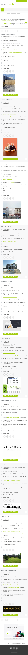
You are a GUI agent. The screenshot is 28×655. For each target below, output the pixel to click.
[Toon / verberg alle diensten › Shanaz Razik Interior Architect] (15, 594)
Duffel (10, 40)
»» (16, 30)
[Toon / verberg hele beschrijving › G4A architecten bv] (15, 359)
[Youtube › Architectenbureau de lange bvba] (13, 436)
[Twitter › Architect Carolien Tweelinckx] (4, 71)
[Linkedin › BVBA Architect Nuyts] (10, 257)
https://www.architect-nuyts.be (13, 243)
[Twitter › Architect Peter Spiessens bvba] (4, 550)
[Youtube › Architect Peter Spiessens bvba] (13, 550)
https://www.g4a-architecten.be (13, 355)
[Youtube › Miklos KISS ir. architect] (13, 317)
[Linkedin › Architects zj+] (10, 198)
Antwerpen (5, 40)
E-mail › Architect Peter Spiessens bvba (11, 531)
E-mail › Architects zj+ (7, 179)
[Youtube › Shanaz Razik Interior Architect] (13, 604)
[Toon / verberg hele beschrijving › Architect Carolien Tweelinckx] (15, 56)
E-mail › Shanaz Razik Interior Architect (11, 584)
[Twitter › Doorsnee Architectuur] (4, 135)
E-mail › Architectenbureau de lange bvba (11, 415)
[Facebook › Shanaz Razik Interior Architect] (7, 604)
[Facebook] (14, 648)
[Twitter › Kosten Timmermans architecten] (4, 500)
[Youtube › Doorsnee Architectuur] (13, 135)
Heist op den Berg (12, 523)
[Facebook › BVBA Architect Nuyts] (7, 257)
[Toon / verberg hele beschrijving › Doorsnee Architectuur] (15, 120)
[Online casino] (14, 625)
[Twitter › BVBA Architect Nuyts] (4, 257)
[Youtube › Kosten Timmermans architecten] (13, 500)
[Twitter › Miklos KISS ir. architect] (4, 317)
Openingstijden (7, 192)
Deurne (10, 106)
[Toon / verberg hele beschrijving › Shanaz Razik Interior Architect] (15, 591)
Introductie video (19, 311)
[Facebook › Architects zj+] (7, 198)
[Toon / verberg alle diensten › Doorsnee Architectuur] (15, 124)
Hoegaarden (13, 233)
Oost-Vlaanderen (6, 344)
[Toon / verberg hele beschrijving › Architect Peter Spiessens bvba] (15, 538)
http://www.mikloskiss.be (12, 299)
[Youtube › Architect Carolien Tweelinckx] (13, 71)
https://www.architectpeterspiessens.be (15, 533)
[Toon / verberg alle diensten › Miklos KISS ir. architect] (15, 305)
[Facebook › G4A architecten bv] (7, 374)
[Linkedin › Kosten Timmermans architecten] (10, 500)
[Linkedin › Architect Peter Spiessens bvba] (10, 550)
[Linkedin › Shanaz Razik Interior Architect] (10, 604)
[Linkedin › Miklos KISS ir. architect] (10, 317)
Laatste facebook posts (8, 65)
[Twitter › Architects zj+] (4, 198)
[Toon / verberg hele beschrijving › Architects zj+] (15, 185)
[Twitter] (11, 648)
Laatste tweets (7, 368)
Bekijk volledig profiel (10, 94)
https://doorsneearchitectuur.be (13, 116)
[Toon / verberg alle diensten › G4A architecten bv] (15, 363)
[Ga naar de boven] (26, 95)
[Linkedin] (17, 648)
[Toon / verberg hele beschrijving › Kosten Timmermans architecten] (15, 487)
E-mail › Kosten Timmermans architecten (11, 480)
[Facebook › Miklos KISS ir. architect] (7, 317)
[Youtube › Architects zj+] (13, 198)
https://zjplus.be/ (10, 182)
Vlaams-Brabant (6, 233)
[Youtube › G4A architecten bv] (13, 374)
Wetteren (13, 576)
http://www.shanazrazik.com (13, 587)
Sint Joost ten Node (15, 170)
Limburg (5, 287)
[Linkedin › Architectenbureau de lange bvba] (10, 436)
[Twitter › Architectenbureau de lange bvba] (4, 436)
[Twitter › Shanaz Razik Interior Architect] (4, 604)
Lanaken (9, 287)
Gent (12, 344)
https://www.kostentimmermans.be (14, 483)
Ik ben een (22, 1)
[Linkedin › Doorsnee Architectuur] (10, 135)
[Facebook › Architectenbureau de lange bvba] (7, 436)
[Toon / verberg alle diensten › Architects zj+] (15, 189)
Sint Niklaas (13, 406)
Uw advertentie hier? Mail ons (14, 638)
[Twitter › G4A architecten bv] (4, 374)
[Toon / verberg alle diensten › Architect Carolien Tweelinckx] (15, 59)
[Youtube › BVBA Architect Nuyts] (13, 257)
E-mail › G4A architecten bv (9, 353)
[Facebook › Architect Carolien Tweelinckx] (7, 71)
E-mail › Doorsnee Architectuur (9, 114)
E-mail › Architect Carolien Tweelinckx (11, 49)
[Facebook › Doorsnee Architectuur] (7, 135)
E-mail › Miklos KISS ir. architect (10, 297)
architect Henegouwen (5, 20)
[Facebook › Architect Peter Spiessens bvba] (7, 550)
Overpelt (9, 471)
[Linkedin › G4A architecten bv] (10, 374)
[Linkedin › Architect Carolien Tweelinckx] (10, 71)
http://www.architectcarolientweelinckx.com (16, 52)
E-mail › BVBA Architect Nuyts (9, 241)
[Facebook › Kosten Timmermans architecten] (7, 500)
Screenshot (6, 53)
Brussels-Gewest (6, 170)
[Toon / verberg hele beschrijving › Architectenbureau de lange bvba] (15, 421)
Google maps (15, 40)
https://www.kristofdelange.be (13, 417)
